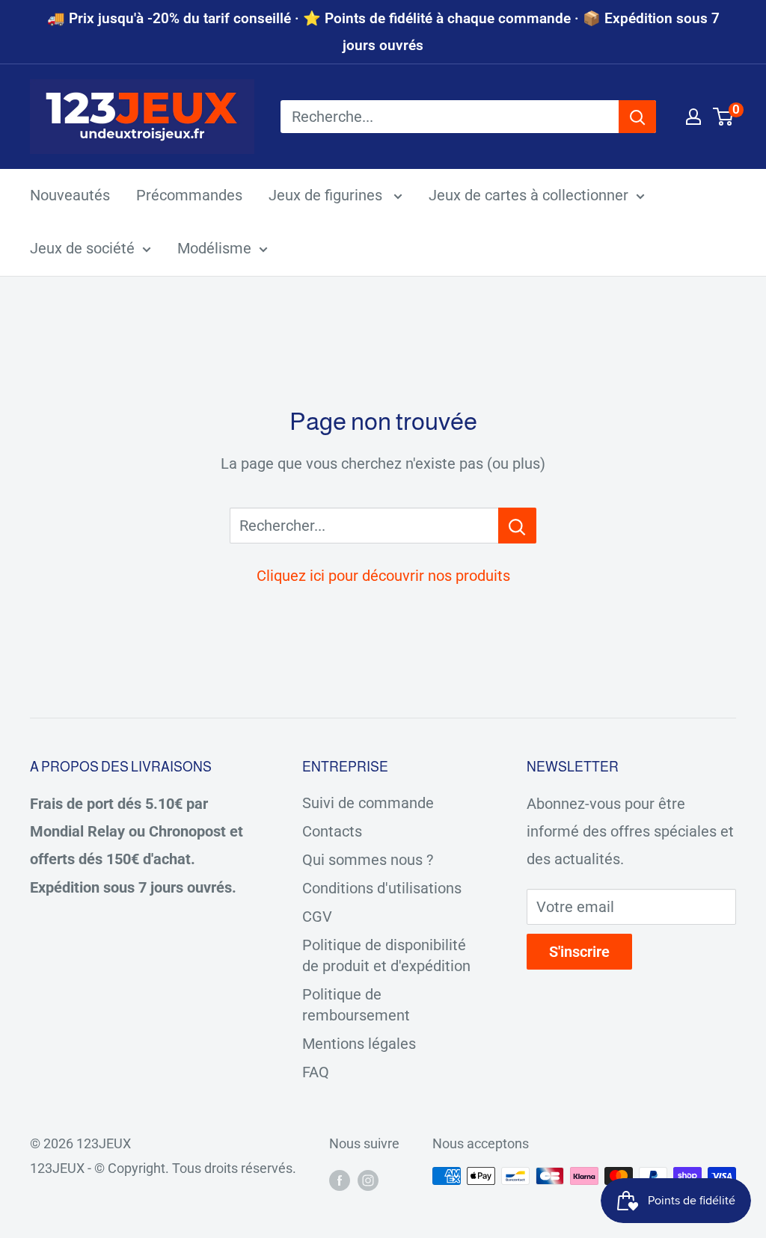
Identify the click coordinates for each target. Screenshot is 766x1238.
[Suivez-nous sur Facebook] (339, 1179)
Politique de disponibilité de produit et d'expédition (386, 955)
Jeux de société (82, 248)
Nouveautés (70, 195)
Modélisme (214, 248)
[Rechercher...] (517, 525)
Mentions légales (359, 1044)
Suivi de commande (368, 803)
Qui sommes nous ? (367, 860)
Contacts (332, 831)
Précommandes (189, 195)
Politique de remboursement (356, 1004)
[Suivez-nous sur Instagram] (368, 1179)
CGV (317, 917)
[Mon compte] (693, 116)
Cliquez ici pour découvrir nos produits (383, 576)
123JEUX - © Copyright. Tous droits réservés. (163, 1168)
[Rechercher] (637, 116)
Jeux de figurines (327, 195)
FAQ (315, 1072)
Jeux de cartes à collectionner (528, 195)
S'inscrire (579, 952)
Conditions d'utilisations (382, 888)
